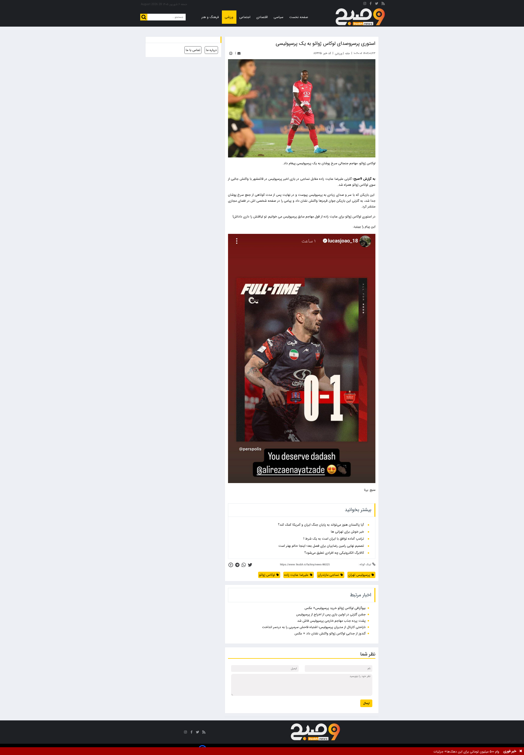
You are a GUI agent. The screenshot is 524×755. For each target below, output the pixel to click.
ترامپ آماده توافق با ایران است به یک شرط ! (333, 539)
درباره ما (211, 50)
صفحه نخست (298, 17)
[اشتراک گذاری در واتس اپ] (243, 564)
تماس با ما (193, 50)
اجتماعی (244, 17)
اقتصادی (262, 17)
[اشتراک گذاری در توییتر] (250, 565)
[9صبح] (360, 17)
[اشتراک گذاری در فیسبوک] (231, 565)
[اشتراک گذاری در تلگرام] (237, 565)
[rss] (383, 4)
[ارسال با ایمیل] (239, 53)
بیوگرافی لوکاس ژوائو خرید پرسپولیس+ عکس (335, 608)
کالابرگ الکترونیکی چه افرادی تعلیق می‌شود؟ (334, 553)
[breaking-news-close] (520, 751)
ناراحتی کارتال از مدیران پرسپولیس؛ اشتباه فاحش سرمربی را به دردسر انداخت (314, 627)
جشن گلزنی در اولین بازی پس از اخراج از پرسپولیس (331, 614)
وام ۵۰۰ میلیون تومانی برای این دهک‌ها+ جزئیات (466, 751)
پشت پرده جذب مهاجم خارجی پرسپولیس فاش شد (331, 620)
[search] (143, 17)
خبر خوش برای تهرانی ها (347, 532)
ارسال (366, 703)
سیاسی (278, 17)
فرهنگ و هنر (210, 17)
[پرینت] (231, 53)
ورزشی (229, 17)
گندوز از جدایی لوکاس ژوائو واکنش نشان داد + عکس (330, 633)
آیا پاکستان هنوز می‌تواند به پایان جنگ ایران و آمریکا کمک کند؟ (321, 525)
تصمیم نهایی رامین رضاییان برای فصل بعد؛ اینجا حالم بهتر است (321, 546)
